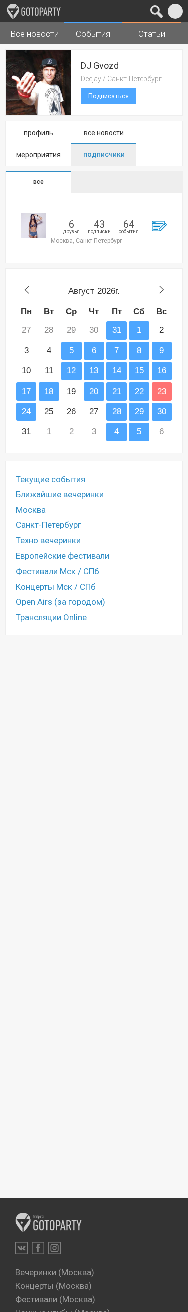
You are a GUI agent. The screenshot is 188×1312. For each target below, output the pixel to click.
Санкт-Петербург (48, 525)
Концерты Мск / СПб (56, 587)
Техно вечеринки (48, 540)
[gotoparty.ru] (34, 11)
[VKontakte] (21, 1248)
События (93, 34)
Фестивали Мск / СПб (57, 571)
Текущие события (50, 479)
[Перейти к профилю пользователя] (159, 225)
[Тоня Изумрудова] (33, 225)
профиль (38, 133)
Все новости (34, 34)
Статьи (151, 34)
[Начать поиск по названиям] (156, 11)
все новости (104, 133)
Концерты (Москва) (53, 1286)
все (38, 181)
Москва (31, 510)
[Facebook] (38, 1248)
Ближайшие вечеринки (60, 494)
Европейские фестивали (62, 556)
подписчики (104, 154)
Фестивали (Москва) (55, 1299)
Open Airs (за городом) (60, 602)
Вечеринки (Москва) (54, 1272)
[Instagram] (54, 1248)
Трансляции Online (51, 617)
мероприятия (38, 155)
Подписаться (108, 96)
